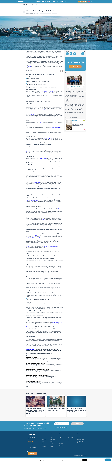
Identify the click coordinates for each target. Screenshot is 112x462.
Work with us (70, 437)
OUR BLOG (49, 1)
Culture (51, 437)
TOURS (43, 1)
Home (16, 4)
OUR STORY (55, 1)
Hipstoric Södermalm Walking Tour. (33, 200)
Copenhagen (44, 437)
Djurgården (37, 235)
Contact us (79, 436)
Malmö (43, 441)
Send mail (32, 453)
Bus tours (61, 443)
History (51, 441)
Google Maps (30, 441)
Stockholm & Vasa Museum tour (31, 118)
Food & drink (52, 439)
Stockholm (44, 446)
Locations (44, 433)
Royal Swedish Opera (43, 225)
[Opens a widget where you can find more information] (107, 460)
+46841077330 (34, 444)
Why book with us (80, 439)
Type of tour (61, 433)
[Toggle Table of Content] (61, 71)
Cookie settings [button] (78, 460)
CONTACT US (63, 1)
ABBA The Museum (43, 158)
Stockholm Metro (36, 182)
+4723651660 (33, 447)
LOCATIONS (37, 1)
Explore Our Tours (83, 1)
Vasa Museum (32, 114)
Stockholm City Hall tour (48, 138)
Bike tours (61, 445)
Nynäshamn (44, 443)
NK (44, 219)
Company (79, 433)
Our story (79, 437)
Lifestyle (51, 443)
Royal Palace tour (46, 109)
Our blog (20, 4)
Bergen (43, 436)
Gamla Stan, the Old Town (48, 91)
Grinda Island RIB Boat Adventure (50, 246)
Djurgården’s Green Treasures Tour (34, 237)
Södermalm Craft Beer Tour (31, 204)
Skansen (39, 122)
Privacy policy (83, 455)
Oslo (42, 444)
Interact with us (69, 434)
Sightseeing (52, 444)
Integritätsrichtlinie (64, 427)
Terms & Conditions (77, 455)
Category (52, 433)
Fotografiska (28, 151)
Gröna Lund (48, 305)
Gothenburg (44, 439)
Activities (52, 436)
